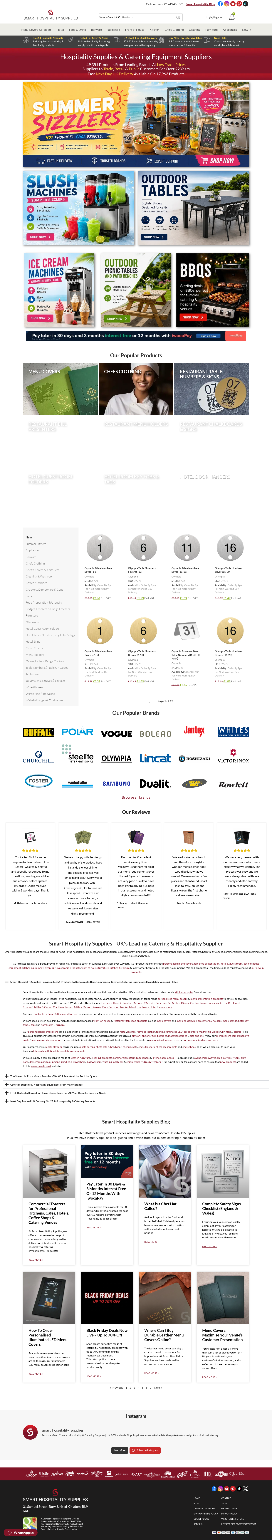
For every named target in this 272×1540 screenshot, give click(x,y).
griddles (65, 1061)
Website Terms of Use (232, 1519)
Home (197, 1498)
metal (123, 1031)
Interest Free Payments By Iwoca (238, 1524)
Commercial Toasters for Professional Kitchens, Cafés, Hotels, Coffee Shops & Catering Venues (48, 1213)
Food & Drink (77, 29)
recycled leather (146, 1031)
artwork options (141, 1035)
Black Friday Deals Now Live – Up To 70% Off (107, 1332)
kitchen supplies (184, 992)
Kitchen (154, 29)
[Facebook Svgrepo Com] (221, 4)
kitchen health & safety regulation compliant (58, 1050)
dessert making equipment (44, 1061)
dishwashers (78, 1061)
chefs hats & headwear (109, 1046)
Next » (158, 1387)
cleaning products (101, 1057)
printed (226, 1031)
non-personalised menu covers (200, 1040)
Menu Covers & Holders (36, 29)
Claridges (58, 1007)
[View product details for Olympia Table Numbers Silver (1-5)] (100, 547)
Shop (224, 1503)
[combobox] (141, 17)
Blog (196, 1503)
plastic (238, 1031)
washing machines (113, 1061)
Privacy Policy (229, 1513)
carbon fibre (191, 1031)
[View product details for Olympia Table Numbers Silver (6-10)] (143, 547)
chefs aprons (87, 1046)
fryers (236, 1057)
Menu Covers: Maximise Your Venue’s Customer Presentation (222, 1335)
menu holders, (185, 1020)
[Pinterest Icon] (239, 4)
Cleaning (194, 29)
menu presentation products (206, 998)
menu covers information (46, 1040)
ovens (197, 1057)
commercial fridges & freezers (143, 1061)
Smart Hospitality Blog (200, 4)
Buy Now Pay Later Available (185, 37)
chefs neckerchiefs (166, 1046)
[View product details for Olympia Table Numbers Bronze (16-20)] (230, 630)
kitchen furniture (120, 967)
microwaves (209, 1057)
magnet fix (205, 1031)
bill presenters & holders (207, 1020)
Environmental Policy (206, 1513)
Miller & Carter (43, 1007)
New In (246, 29)
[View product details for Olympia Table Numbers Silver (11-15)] (187, 547)
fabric (159, 1031)
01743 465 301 (174, 4)
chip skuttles (224, 1057)
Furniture (211, 29)
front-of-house (101, 1020)
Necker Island (128, 1007)
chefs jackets (130, 1046)
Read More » (35, 1259)
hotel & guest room (231, 963)
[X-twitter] (246, 1489)
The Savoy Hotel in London (116, 1003)
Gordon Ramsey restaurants (206, 1003)
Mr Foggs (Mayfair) (144, 1003)
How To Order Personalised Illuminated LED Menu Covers (48, 1337)
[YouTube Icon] (233, 4)
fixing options (159, 1035)
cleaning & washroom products (62, 967)
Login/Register (214, 17)
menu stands (230, 1020)
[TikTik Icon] (246, 4)
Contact (226, 1498)
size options (197, 1035)
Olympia (89, 576)
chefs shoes (189, 1046)
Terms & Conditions (204, 1508)
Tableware (113, 29)
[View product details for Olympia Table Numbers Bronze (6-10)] (143, 630)
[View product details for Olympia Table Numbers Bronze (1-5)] (100, 630)
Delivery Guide (229, 1508)
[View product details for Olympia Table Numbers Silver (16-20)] (230, 547)
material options (177, 1035)
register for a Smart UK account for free (55, 1013)
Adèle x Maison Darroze (87, 1007)
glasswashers (93, 1061)
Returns (198, 1524)
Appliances (230, 29)
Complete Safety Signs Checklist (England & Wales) (221, 1208)
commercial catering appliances (131, 1057)
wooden (216, 1031)
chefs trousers (146, 1046)
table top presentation (206, 963)
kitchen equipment (32, 967)
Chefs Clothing (174, 29)
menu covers (164, 1020)
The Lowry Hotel (146, 1007)
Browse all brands (136, 797)
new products (228, 1061)
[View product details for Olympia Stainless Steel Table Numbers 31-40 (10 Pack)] (187, 630)
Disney (185, 1003)
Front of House (134, 29)
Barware (96, 29)
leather (131, 1031)
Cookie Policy (201, 1519)
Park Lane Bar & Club (168, 1003)
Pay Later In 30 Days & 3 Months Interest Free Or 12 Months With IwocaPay (106, 1191)
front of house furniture (95, 967)
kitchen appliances (163, 1057)
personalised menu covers (178, 963)
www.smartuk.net (41, 1066)
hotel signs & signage (53, 1024)
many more (165, 1007)
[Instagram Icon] (227, 4)
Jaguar (69, 1007)
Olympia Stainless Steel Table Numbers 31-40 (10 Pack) (186, 655)
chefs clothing (54, 1046)
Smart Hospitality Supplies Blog (136, 1122)
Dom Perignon (110, 1007)
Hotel (60, 29)
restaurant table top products (130, 1020)
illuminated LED (173, 1031)
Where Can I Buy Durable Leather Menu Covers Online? (164, 1335)
